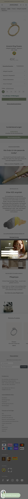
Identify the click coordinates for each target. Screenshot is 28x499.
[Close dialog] (26, 241)
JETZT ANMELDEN (9, 255)
